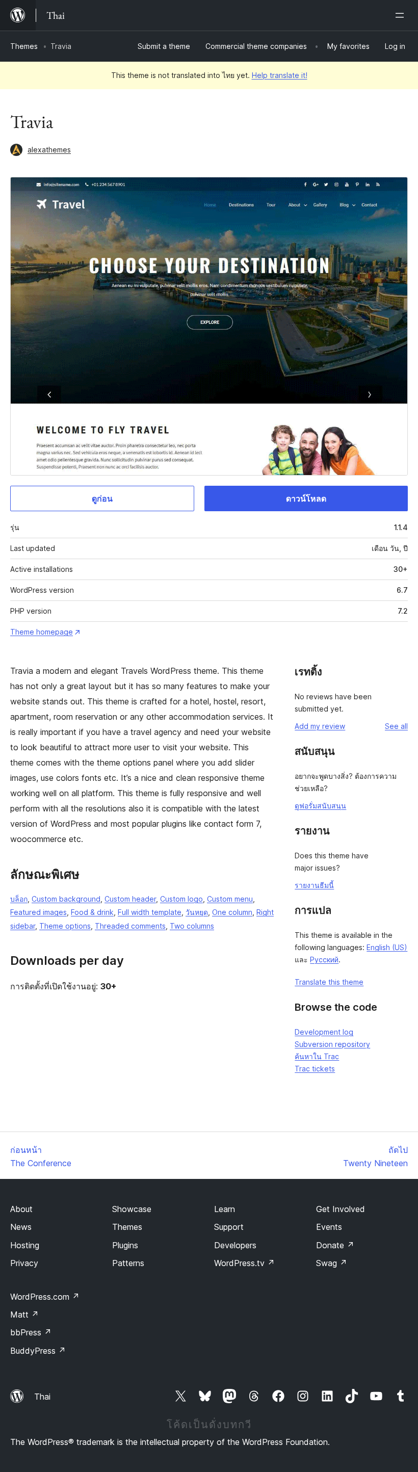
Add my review (320, 726)
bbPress (30, 1332)
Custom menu (230, 899)
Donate (335, 1245)
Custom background (66, 899)
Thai (42, 1396)
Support (229, 1227)
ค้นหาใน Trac (317, 1056)
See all (396, 726)
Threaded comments (130, 926)
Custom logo (181, 899)
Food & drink (92, 912)
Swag (331, 1263)
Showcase (131, 1209)
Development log (324, 1032)
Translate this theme (329, 982)
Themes (24, 46)
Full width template (149, 912)
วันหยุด (197, 912)
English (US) (387, 947)
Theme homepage (41, 631)
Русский (324, 959)
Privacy (24, 1263)
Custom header (130, 899)
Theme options (65, 926)
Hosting (24, 1245)
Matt (24, 1314)
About (21, 1209)
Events (329, 1227)
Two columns (192, 926)
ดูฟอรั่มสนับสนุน (320, 805)
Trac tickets (315, 1068)
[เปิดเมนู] (401, 15)
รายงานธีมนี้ (314, 885)
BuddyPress (38, 1351)
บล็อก (19, 899)
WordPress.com (45, 1297)
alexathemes (49, 149)
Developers (235, 1245)
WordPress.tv (244, 1263)
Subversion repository (332, 1044)
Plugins (125, 1245)
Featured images (38, 912)
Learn (224, 1209)
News (21, 1227)
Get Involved (340, 1209)
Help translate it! (279, 75)
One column (232, 912)
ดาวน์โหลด (306, 498)
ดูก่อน (102, 498)
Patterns (128, 1263)
